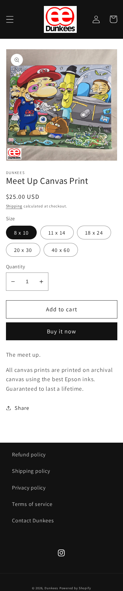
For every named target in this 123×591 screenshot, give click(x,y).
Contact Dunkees (33, 520)
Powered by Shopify (75, 588)
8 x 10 (21, 232)
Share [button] (22, 407)
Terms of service (32, 503)
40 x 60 (61, 249)
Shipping (14, 206)
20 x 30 (23, 249)
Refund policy (29, 454)
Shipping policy (31, 470)
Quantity (15, 266)
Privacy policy (29, 487)
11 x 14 (57, 232)
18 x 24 (94, 232)
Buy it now (61, 331)
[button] (9, 19)
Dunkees (51, 588)
